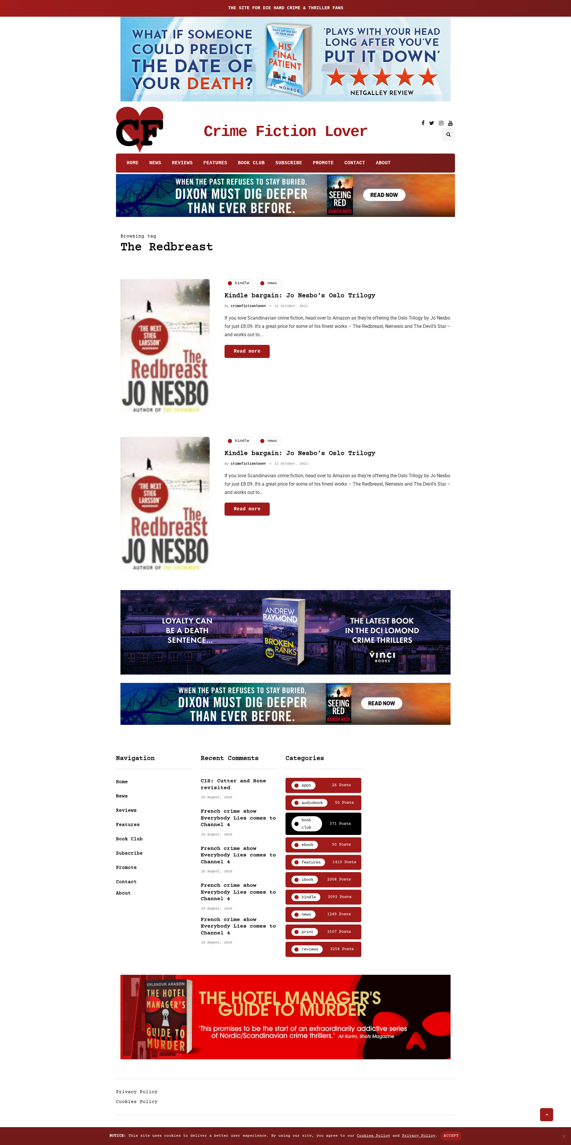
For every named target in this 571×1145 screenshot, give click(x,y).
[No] (564, 1136)
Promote (323, 163)
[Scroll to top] (546, 1114)
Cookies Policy (137, 1102)
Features (215, 163)
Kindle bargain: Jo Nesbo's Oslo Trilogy (300, 296)
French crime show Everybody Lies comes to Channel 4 (238, 818)
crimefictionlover (248, 306)
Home (133, 163)
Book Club (251, 163)
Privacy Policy (137, 1092)
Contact (354, 163)
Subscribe (288, 163)
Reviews (182, 163)
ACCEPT (451, 1136)
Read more (247, 351)
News (155, 163)
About (383, 163)
